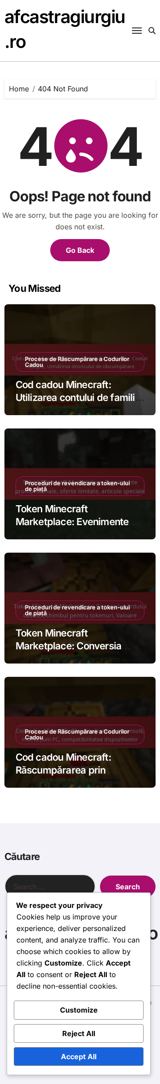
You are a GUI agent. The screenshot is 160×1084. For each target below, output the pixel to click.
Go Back (80, 250)
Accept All (78, 1056)
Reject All (78, 1033)
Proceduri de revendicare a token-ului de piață (77, 485)
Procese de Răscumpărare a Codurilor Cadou (77, 361)
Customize (79, 1009)
